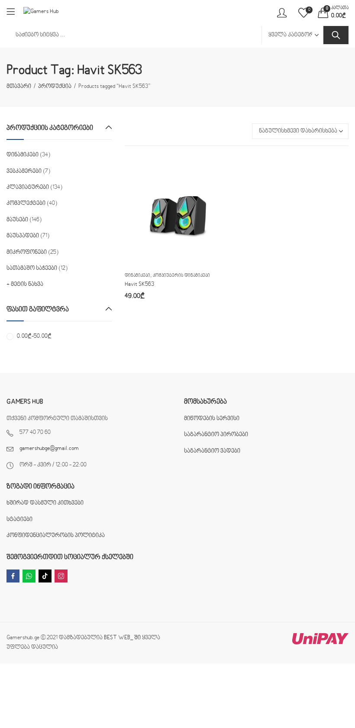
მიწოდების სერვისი (211, 419)
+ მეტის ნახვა (24, 284)
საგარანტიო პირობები (216, 435)
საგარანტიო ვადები (212, 451)
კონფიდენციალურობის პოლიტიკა (55, 536)
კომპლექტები (25, 204)
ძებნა (336, 35)
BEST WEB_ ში (122, 638)
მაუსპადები (22, 236)
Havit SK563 (139, 284)
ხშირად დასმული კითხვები (45, 503)
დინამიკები (137, 275)
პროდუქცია (54, 87)
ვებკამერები (24, 171)
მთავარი (18, 87)
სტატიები (19, 520)
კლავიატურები (27, 187)
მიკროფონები (26, 252)
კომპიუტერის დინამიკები (181, 275)
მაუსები (17, 220)
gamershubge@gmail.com (49, 449)
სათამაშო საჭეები (31, 268)
